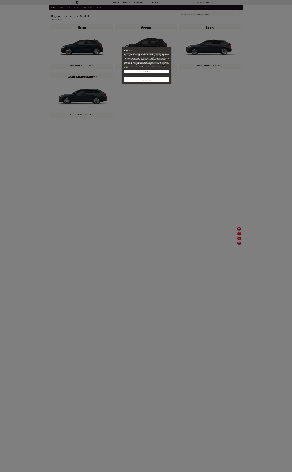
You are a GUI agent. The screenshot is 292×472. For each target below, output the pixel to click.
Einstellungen (146, 75)
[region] (146, 65)
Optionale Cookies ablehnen (146, 80)
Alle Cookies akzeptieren (146, 71)
